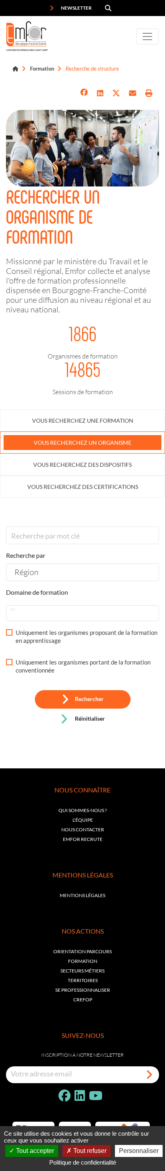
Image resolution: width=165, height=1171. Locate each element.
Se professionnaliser (82, 990)
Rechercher (89, 699)
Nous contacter (82, 830)
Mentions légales (82, 895)
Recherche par (25, 555)
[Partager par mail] (132, 93)
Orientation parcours (82, 951)
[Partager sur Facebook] (84, 93)
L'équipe (82, 820)
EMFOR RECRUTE (83, 839)
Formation (42, 68)
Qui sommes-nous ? (82, 810)
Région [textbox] (26, 572)
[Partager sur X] (116, 93)
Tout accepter (34, 1150)
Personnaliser (139, 1150)
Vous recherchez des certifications (82, 486)
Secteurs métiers (82, 971)
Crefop (82, 1000)
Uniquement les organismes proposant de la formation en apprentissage (86, 636)
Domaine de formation (37, 592)
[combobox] (82, 572)
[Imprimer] (149, 93)
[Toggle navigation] (147, 36)
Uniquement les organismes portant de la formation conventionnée (83, 666)
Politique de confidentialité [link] (82, 1162)
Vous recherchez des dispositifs (82, 464)
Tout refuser (89, 1150)
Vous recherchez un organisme (82, 442)
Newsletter (76, 8)
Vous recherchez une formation (82, 420)
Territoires (83, 980)
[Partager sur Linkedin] (100, 93)
